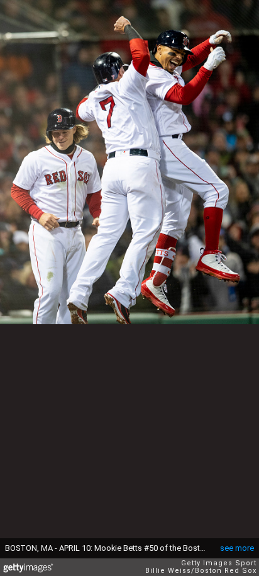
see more (237, 548)
